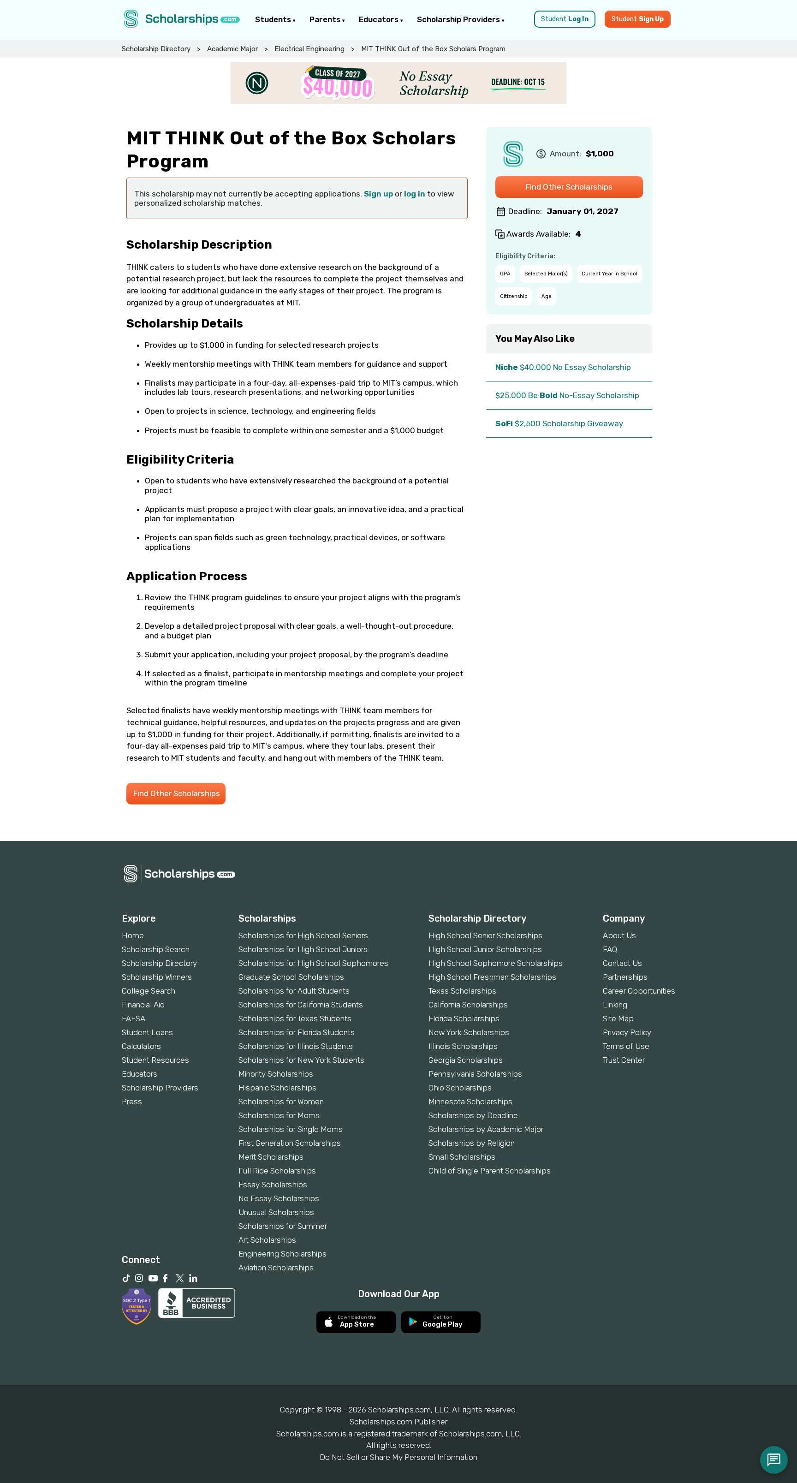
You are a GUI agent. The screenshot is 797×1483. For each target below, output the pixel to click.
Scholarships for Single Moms (290, 1129)
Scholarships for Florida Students (296, 1032)
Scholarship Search (156, 949)
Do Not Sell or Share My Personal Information (398, 1457)
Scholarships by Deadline (473, 1115)
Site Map (618, 1018)
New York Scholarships (468, 1032)
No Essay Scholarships (278, 1198)
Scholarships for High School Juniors (303, 949)
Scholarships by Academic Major (485, 1129)
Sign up (378, 193)
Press (132, 1101)
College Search (148, 990)
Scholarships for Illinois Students (295, 1046)
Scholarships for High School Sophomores (313, 963)
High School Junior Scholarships (485, 949)
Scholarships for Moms (279, 1115)
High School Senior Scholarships (485, 935)
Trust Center (624, 1060)
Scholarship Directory (156, 49)
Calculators (141, 1046)
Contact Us (622, 963)
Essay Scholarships (272, 1184)
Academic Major (232, 49)
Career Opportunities (639, 990)
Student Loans (147, 1032)
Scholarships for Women (281, 1101)
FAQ (610, 949)
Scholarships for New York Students (301, 1060)
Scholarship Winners (157, 977)
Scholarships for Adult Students (294, 990)
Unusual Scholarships (276, 1212)
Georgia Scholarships (465, 1060)
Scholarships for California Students (300, 1004)
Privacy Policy (627, 1032)
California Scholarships (468, 1004)
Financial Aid (143, 1004)
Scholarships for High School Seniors (303, 935)
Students (274, 19)
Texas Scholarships (462, 990)
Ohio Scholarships (460, 1087)
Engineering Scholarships (282, 1253)
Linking (615, 1004)
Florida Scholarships (464, 1018)
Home (133, 935)
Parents (325, 19)
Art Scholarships (267, 1240)
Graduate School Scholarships (291, 977)
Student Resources (155, 1060)
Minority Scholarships (275, 1073)
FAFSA (133, 1018)
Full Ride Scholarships (277, 1170)
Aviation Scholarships (276, 1267)
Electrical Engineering (309, 49)
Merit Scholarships (270, 1156)
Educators (379, 19)
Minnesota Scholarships (470, 1101)
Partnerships (625, 977)
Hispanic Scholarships (277, 1087)
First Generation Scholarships (289, 1143)
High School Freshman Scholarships (492, 977)
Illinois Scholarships (463, 1046)
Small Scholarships (461, 1156)
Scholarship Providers (459, 19)
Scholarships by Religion (471, 1143)
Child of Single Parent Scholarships (489, 1170)
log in (414, 193)
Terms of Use (626, 1046)
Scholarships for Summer (282, 1226)
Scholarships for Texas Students (294, 1018)
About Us (619, 935)
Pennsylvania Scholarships (475, 1073)
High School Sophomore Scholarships (495, 963)
